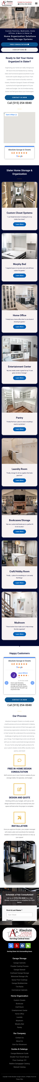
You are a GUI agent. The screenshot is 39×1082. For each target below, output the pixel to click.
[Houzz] (28, 945)
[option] (19, 682)
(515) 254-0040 (22, 102)
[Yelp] (16, 945)
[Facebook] (22, 945)
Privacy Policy (19, 1079)
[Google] (11, 945)
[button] (36, 3)
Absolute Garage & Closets (19, 150)
